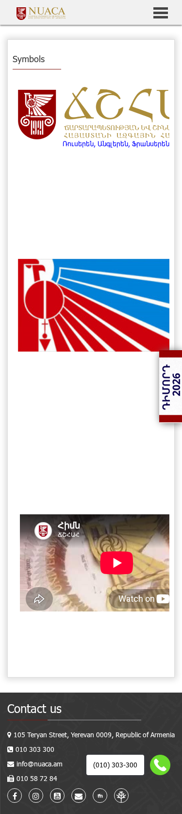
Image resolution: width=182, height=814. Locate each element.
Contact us (34, 708)
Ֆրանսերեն (150, 143)
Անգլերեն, (114, 143)
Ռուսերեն (78, 143)
